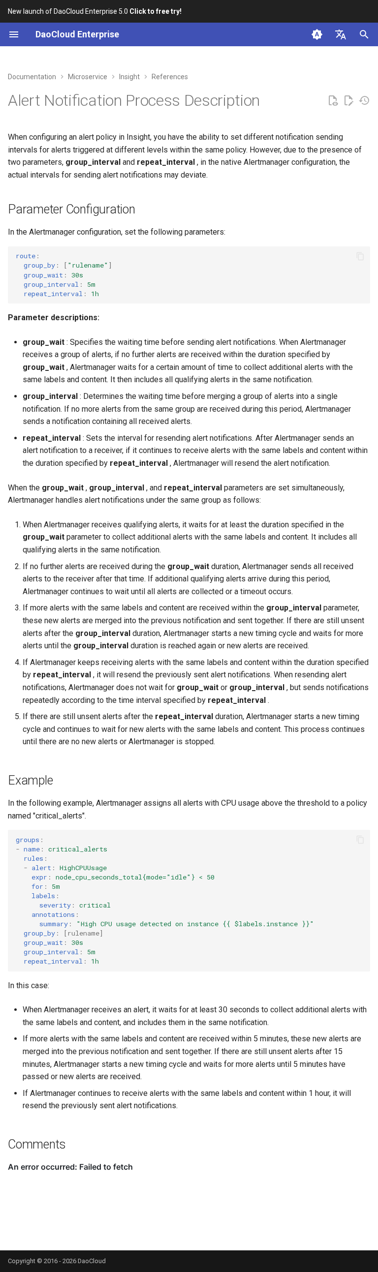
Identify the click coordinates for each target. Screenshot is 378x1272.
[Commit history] (364, 100)
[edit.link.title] (348, 100)
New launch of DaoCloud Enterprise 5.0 (95, 11)
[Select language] (340, 34)
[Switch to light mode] (317, 34)
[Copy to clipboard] (360, 256)
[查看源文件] (333, 100)
